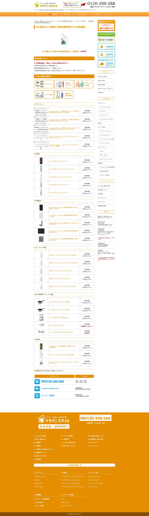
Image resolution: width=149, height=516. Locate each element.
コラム (110, 14)
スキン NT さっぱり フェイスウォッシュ (61, 169)
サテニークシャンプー (106, 159)
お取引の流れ (101, 80)
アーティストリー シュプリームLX (70, 483)
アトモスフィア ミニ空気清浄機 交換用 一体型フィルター (63, 239)
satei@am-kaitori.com (50, 388)
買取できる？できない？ (69, 446)
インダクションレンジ (106, 131)
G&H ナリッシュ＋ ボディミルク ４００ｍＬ (63, 255)
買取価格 (52, 14)
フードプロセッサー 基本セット (59, 317)
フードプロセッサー (105, 135)
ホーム (39, 14)
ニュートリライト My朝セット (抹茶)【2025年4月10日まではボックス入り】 (64, 120)
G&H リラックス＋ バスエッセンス (60, 278)
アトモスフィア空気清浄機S (41, 499)
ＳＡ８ (101, 151)
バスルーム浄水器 (105, 175)
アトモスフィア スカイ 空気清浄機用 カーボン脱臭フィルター (63, 208)
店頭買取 (38, 446)
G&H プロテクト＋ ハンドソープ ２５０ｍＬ (63, 286)
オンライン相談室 (48, 395)
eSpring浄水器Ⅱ (104, 171)
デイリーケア (101, 147)
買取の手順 (67, 14)
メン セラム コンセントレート (58, 161)
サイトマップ (101, 201)
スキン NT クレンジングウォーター (60, 177)
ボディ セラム (103, 155)
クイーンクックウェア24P (107, 139)
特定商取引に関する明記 (96, 439)
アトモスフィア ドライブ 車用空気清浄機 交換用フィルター (63, 231)
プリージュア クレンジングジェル (70, 480)
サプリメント (101, 103)
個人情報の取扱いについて (97, 436)
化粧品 (99, 123)
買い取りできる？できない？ (105, 88)
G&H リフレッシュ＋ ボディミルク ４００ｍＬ (63, 262)
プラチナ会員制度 (68, 436)
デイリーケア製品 (68, 495)
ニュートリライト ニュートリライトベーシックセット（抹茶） (64, 145)
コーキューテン (104, 115)
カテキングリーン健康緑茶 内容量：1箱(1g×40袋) (62, 346)
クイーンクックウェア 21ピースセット (61, 332)
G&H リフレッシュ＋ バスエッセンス (60, 270)
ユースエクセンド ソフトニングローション (73, 476)
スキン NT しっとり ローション (59, 192)
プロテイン (103, 111)
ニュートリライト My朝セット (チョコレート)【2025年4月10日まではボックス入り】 (63, 128)
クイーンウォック (105, 143)
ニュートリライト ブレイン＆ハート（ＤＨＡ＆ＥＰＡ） (63, 362)
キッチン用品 (101, 127)
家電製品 (100, 163)
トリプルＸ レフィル (105, 107)
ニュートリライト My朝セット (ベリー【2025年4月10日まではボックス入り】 (63, 111)
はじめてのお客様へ (41, 436)
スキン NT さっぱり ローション (59, 184)
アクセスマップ (102, 197)
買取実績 (38, 459)
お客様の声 (98, 14)
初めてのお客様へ (82, 14)
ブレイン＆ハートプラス (106, 119)
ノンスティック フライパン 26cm (59, 309)
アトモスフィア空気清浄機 (107, 167)
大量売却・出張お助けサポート (44, 449)
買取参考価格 (101, 84)
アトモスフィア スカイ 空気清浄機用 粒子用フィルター (63, 215)
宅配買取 (38, 442)
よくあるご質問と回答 (104, 186)
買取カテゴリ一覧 (41, 456)
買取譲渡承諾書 (102, 205)
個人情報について (102, 189)
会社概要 (100, 193)
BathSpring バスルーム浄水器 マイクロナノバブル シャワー (64, 223)
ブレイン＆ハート (39, 486)
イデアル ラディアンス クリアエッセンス (72, 486)
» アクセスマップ (102, 235)
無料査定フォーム (41, 452)
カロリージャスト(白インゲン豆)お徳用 (61, 354)
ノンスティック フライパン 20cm (59, 301)
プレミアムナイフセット (56, 325)
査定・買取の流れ (41, 439)
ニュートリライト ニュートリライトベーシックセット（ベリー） (64, 136)
